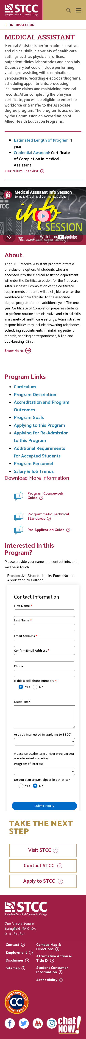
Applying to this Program (39, 425)
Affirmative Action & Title (54, 959)
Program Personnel (33, 464)
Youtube (38, 1023)
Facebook (10, 1023)
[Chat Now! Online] (69, 1025)
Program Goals (29, 418)
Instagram (52, 1023)
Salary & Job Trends (34, 471)
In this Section (22, 25)
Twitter (24, 1023)
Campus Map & (48, 947)
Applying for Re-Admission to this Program (41, 437)
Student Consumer (52, 970)
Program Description (35, 395)
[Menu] (78, 10)
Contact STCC (39, 866)
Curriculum (22, 171)
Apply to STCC (39, 881)
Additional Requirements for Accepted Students (39, 452)
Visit (39, 850)
